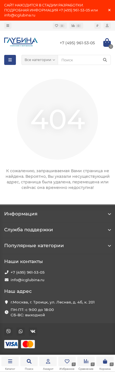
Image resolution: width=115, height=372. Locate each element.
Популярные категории (34, 245)
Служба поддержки (28, 229)
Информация (20, 214)
